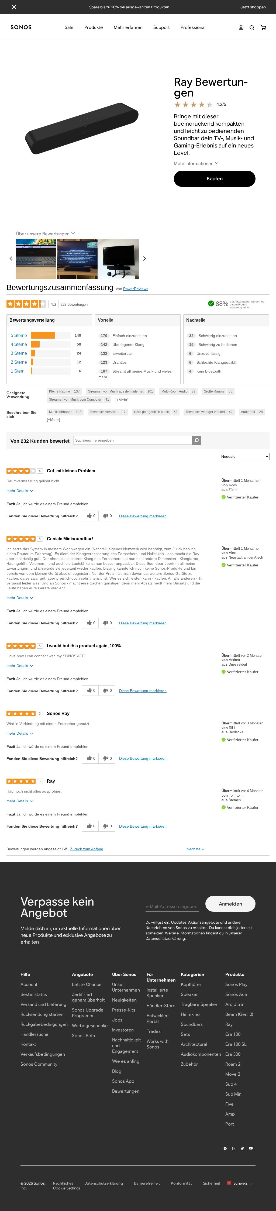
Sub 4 (231, 1084)
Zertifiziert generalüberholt (88, 997)
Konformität (181, 1183)
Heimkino (190, 1014)
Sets (185, 1034)
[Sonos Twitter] (242, 1148)
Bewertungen (125, 1091)
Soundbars (192, 1024)
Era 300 (232, 1054)
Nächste (195, 849)
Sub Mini (234, 1094)
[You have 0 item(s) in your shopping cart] (263, 27)
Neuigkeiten (124, 1000)
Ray (229, 1024)
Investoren (123, 1030)
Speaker (189, 994)
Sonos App (123, 1081)
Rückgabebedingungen (44, 1024)
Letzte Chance (87, 984)
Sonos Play (236, 984)
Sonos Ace (236, 994)
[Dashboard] (21, 27)
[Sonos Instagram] (234, 1148)
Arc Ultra (234, 1004)
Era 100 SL (236, 1044)
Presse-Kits (123, 1010)
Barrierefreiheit (147, 1183)
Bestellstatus (33, 994)
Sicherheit (211, 1183)
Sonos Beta (83, 1035)
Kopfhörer (191, 984)
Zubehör (189, 1064)
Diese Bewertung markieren (143, 516)
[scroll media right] (144, 259)
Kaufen (215, 179)
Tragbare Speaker (199, 1004)
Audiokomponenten (201, 1054)
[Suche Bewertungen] (196, 440)
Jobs (117, 1020)
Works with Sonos (157, 1044)
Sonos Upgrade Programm (88, 1013)
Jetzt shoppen (253, 7)
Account (28, 984)
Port (229, 1124)
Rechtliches (63, 1183)
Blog (116, 1071)
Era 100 (232, 1034)
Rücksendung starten (41, 1014)
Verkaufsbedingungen (42, 1054)
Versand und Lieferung (43, 1004)
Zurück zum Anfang (86, 849)
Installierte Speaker (157, 993)
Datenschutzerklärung (165, 938)
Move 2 (232, 1074)
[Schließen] (14, 7)
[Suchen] (252, 27)
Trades (154, 1031)
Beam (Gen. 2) (239, 1014)
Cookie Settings (67, 1188)
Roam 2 (232, 1064)
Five (229, 1104)
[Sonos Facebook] (225, 1148)
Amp (230, 1114)
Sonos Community (38, 1064)
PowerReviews (135, 289)
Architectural (194, 1044)
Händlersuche (34, 1034)
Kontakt (28, 1044)
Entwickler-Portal (158, 1018)
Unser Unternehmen (126, 987)
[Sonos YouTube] (251, 1148)
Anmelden (230, 904)
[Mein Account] (241, 27)
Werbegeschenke (90, 1025)
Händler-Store (161, 1006)
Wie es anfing (125, 1061)
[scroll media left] (11, 259)
